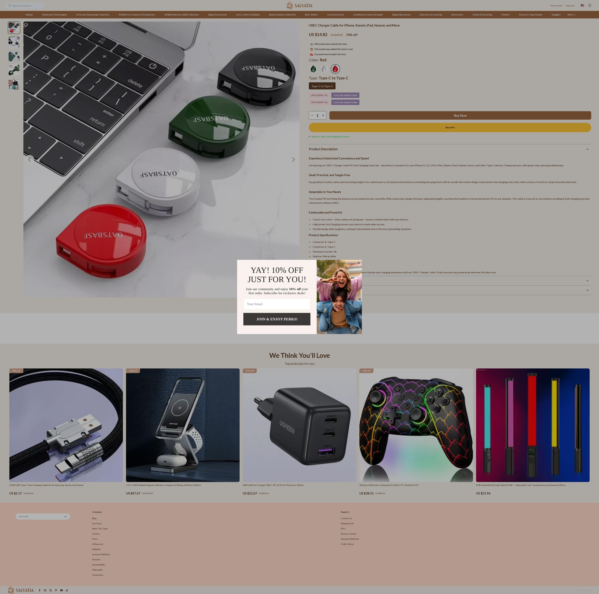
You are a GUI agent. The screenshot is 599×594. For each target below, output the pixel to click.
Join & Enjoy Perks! (276, 319)
